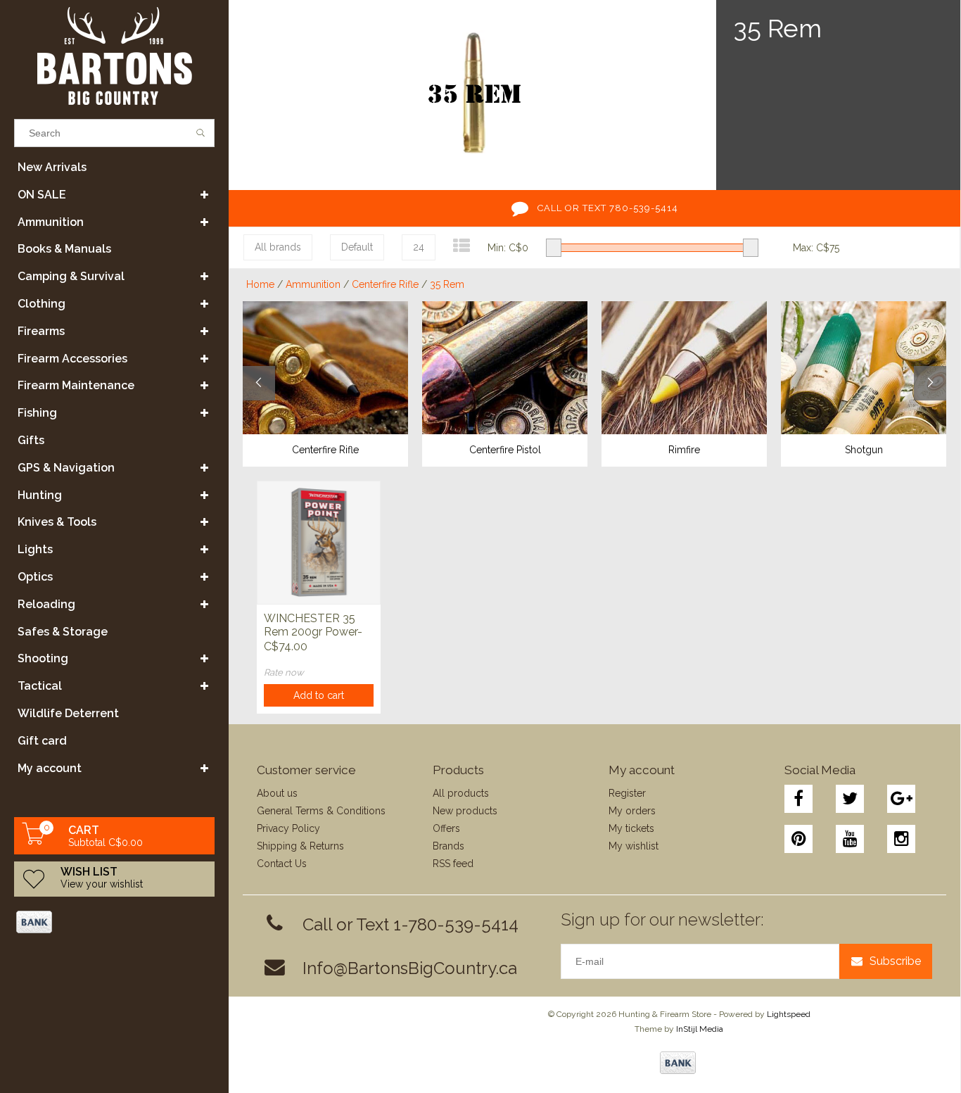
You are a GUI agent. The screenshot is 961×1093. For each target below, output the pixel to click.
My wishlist (633, 846)
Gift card (42, 740)
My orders (632, 810)
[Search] (201, 133)
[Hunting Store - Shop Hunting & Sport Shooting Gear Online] (114, 56)
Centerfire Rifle (385, 284)
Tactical (40, 686)
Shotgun (864, 449)
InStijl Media (699, 1029)
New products (465, 810)
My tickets (631, 828)
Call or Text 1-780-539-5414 (410, 924)
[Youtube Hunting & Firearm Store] (850, 839)
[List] (461, 246)
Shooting (43, 658)
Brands (448, 846)
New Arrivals (52, 167)
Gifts (31, 440)
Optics (35, 576)
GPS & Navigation (66, 467)
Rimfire (684, 449)
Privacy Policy (288, 828)
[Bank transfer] (33, 922)
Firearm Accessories (72, 358)
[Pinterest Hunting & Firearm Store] (798, 839)
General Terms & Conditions (321, 810)
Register (627, 793)
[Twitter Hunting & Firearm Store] (850, 799)
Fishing (37, 412)
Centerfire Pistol (505, 449)
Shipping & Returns (300, 846)
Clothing (41, 303)
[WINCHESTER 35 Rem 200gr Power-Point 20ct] (319, 542)
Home (260, 284)
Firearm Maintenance (76, 385)
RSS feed (453, 863)
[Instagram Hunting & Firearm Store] (901, 839)
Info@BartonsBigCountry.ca (410, 968)
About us (277, 793)
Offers (446, 828)
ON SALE (42, 194)
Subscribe (895, 961)
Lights (35, 549)
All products (461, 793)
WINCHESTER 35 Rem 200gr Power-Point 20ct (313, 626)
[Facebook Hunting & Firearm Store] (798, 799)
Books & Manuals (64, 248)
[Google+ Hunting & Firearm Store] (901, 799)
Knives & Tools (57, 522)
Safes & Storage (63, 631)
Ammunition (51, 222)
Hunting (40, 495)
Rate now (284, 672)
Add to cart (318, 695)
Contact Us (282, 863)
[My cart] (33, 841)
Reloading (46, 604)
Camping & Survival (71, 276)
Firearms (41, 331)
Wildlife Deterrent (68, 713)
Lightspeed (788, 1014)
